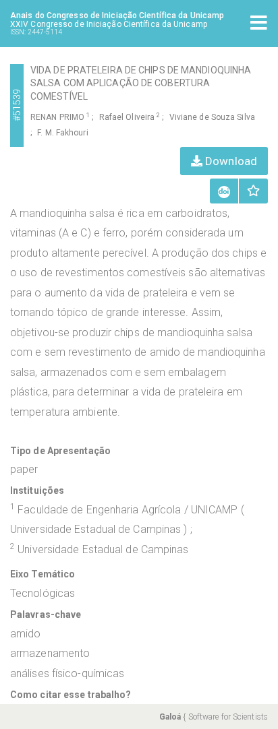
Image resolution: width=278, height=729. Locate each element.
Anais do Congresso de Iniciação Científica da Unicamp (117, 15)
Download (229, 161)
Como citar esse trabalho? (71, 694)
